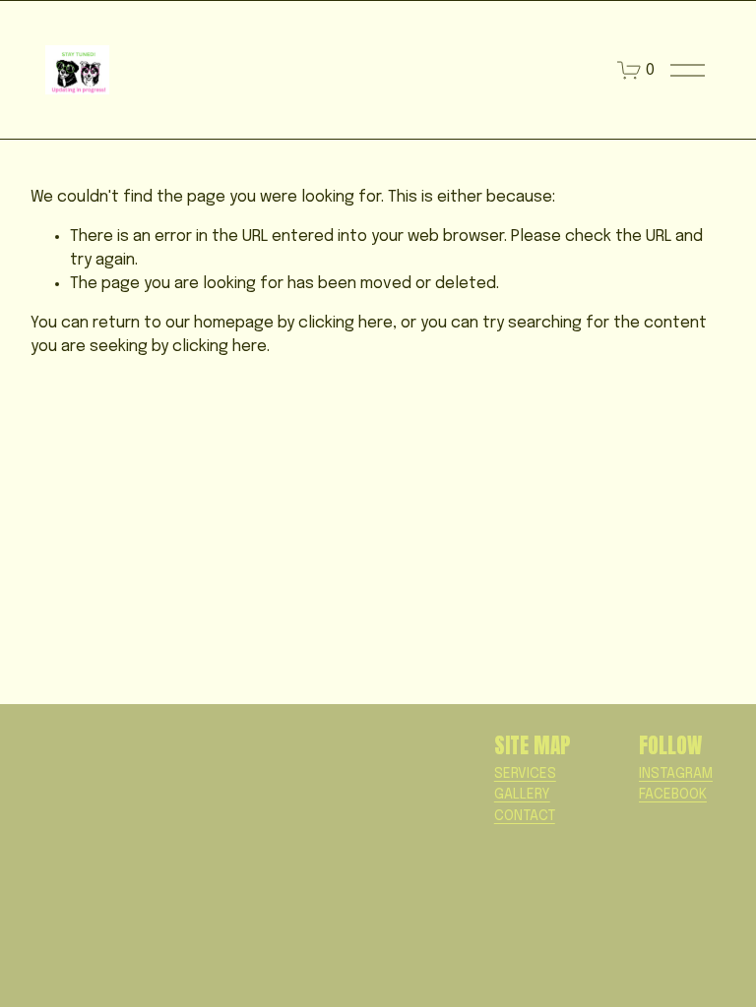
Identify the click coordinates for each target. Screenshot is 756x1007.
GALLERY (522, 794)
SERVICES (525, 774)
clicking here (345, 323)
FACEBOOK (673, 794)
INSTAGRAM (676, 774)
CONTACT (524, 816)
